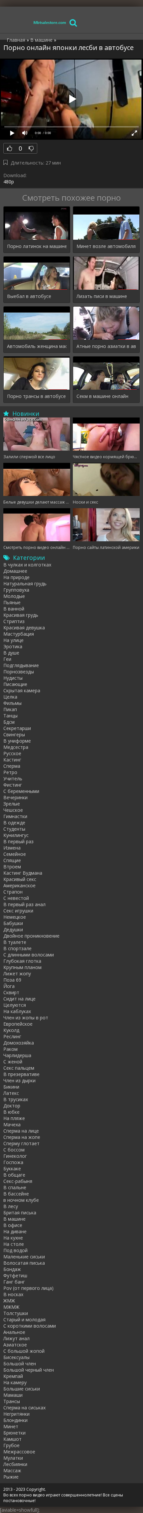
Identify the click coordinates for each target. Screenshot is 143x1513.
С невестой (16, 898)
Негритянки (16, 1414)
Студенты (14, 829)
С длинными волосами (28, 955)
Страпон (13, 892)
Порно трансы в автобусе (36, 396)
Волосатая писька (24, 1263)
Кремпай (13, 1376)
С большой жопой (24, 1351)
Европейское (18, 1024)
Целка (10, 697)
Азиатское (15, 1345)
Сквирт (11, 992)
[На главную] (50, 22)
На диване (15, 1231)
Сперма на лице (21, 1131)
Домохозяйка (18, 1043)
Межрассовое (19, 1451)
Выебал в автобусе (29, 296)
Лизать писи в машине (101, 296)
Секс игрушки (18, 910)
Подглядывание (21, 665)
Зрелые (11, 804)
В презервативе (21, 1074)
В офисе (12, 1225)
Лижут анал (16, 1338)
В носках (13, 1294)
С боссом (14, 1150)
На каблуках (17, 1011)
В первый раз (18, 841)
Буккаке (12, 1168)
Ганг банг (14, 1282)
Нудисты (13, 678)
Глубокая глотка (22, 961)
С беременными (21, 791)
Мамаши (13, 1395)
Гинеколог (15, 1156)
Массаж (12, 1470)
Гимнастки (15, 816)
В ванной (13, 609)
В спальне (14, 1187)
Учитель (12, 778)
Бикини (11, 1087)
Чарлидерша (17, 1055)
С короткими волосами (29, 1326)
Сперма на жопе (21, 1137)
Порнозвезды (18, 671)
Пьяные (12, 602)
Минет (10, 1426)
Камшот (12, 1439)
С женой (12, 1061)
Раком (10, 1049)
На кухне (13, 1238)
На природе (16, 577)
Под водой (15, 1250)
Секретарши (17, 728)
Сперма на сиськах (24, 1407)
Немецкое (14, 917)
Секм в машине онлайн (102, 396)
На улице (13, 640)
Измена (12, 848)
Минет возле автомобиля (106, 246)
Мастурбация (18, 634)
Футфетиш (15, 1275)
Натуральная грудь (25, 583)
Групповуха (16, 590)
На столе (13, 1244)
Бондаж (12, 1269)
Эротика (12, 646)
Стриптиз (14, 621)
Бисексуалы (16, 1357)
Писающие (15, 684)
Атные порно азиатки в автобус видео (106, 346)
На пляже (14, 1118)
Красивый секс (19, 879)
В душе (11, 653)
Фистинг (12, 785)
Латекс (11, 1093)
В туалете (14, 942)
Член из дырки (19, 1080)
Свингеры (14, 734)
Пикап (10, 709)
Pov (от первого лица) (28, 1288)
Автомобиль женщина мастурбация (37, 346)
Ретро (10, 772)
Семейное (14, 854)
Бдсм (9, 722)
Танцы (10, 715)
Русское (12, 753)
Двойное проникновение (31, 936)
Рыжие (11, 1477)
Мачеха (12, 1124)
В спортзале (17, 948)
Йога (9, 986)
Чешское (13, 810)
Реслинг (12, 1036)
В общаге (14, 1175)
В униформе (17, 741)
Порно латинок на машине (37, 246)
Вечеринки (15, 797)
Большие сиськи (21, 1389)
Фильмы (12, 703)
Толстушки (15, 1313)
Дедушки (13, 929)
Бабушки (13, 923)
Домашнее (15, 571)
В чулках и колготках (27, 564)
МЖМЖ (11, 1307)
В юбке (11, 1112)
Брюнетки (14, 1433)
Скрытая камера (21, 690)
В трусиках (15, 1099)
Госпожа (13, 1162)
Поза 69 (12, 980)
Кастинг (12, 759)
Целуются (14, 1005)
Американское (19, 885)
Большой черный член (28, 1370)
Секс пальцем (18, 1068)
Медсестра (15, 747)
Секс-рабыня (17, 1181)
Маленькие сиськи (24, 1256)
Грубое (11, 1445)
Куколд (11, 1030)
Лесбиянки (15, 1464)
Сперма (11, 766)
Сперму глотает (21, 1143)
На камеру (15, 1382)
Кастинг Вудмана (22, 873)
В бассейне (16, 1194)
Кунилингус (16, 835)
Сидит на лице (19, 999)
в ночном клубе (21, 1200)
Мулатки (13, 1458)
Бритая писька (19, 1212)
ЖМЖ (9, 1300)
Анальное (14, 1332)
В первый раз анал (24, 904)
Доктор (11, 1105)
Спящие (12, 860)
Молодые (14, 596)
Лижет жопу (17, 973)
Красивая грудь (20, 615)
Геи (7, 659)
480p (8, 181)
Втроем (12, 866)
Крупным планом (22, 967)
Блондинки (15, 1420)
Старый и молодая (24, 1319)
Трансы (11, 1401)
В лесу (10, 1206)
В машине (14, 1219)
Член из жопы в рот (25, 1017)
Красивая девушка (24, 627)
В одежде (14, 822)
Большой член (19, 1363)
